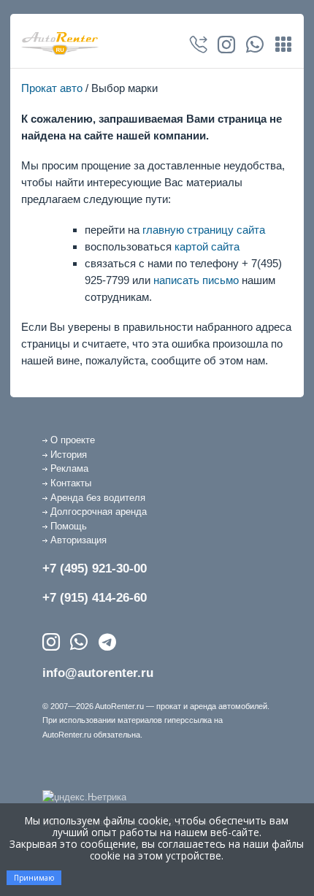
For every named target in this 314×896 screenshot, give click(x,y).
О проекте (72, 439)
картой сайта (207, 246)
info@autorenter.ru (97, 673)
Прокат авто (52, 88)
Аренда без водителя (97, 497)
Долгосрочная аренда (98, 511)
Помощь (68, 526)
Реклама (69, 468)
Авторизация (78, 540)
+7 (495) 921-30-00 (94, 568)
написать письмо (196, 280)
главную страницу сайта (203, 229)
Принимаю (34, 878)
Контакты (70, 483)
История (68, 454)
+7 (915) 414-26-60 (94, 598)
